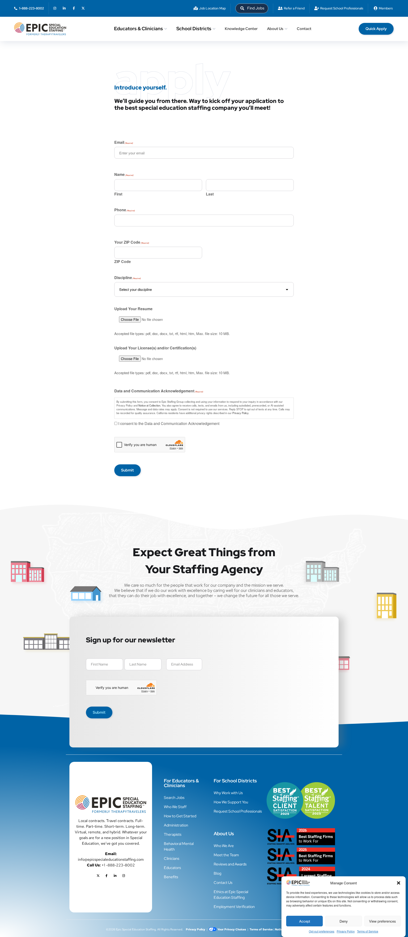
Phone (124, 210)
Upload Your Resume (133, 308)
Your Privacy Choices (231, 929)
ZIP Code (122, 261)
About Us (275, 28)
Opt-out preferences (321, 931)
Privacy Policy (346, 931)
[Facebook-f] (73, 8)
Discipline (127, 278)
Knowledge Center (241, 28)
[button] (398, 883)
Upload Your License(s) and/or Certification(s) (155, 348)
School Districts (193, 28)
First (118, 193)
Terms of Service (367, 931)
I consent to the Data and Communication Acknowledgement (168, 423)
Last (210, 193)
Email (123, 143)
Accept (304, 921)
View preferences (382, 921)
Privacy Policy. (240, 413)
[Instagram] (54, 8)
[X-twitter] (83, 8)
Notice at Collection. (149, 405)
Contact (304, 28)
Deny (344, 921)
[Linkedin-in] (64, 8)
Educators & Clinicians (138, 28)
